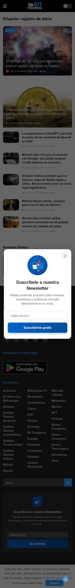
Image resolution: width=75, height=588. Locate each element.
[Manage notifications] (65, 579)
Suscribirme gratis (37, 327)
